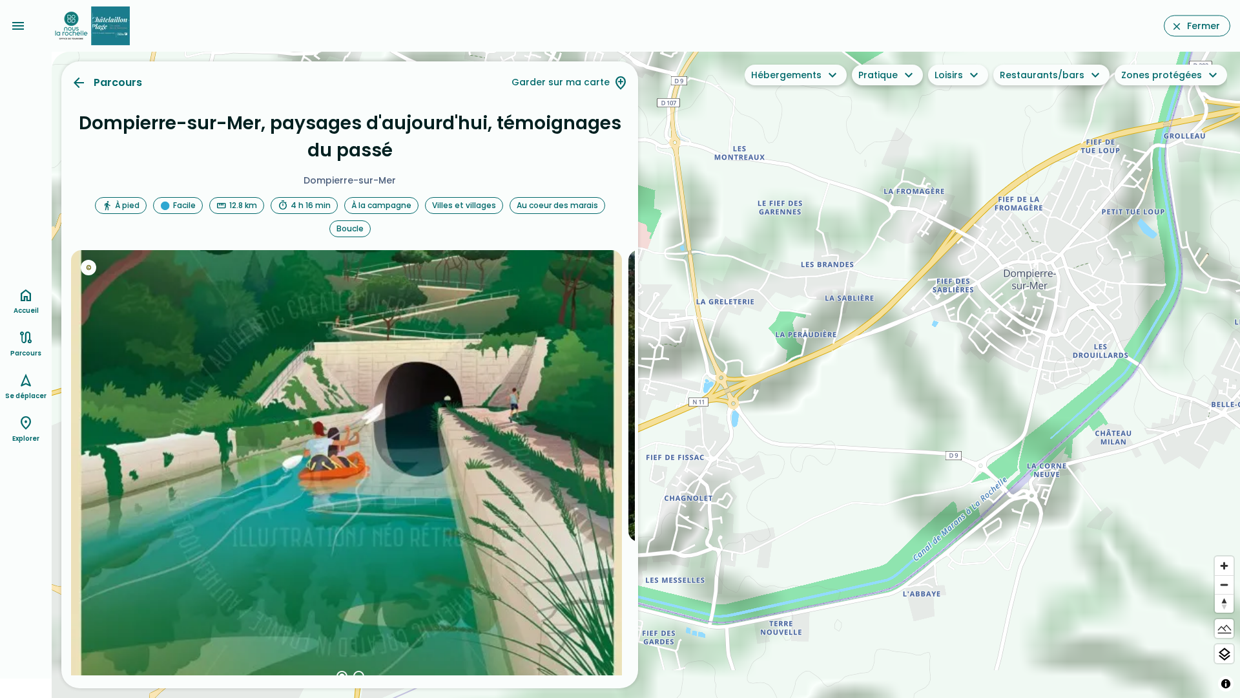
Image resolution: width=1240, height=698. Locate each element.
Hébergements (786, 75)
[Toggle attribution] (1226, 684)
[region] (646, 375)
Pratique (878, 75)
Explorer (25, 438)
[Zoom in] (1224, 565)
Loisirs (949, 75)
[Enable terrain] (1224, 628)
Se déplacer (25, 396)
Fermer (1203, 25)
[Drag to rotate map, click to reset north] (1224, 603)
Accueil (26, 310)
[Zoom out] (1224, 584)
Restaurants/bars (1042, 75)
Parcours (118, 82)
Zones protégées (1161, 75)
